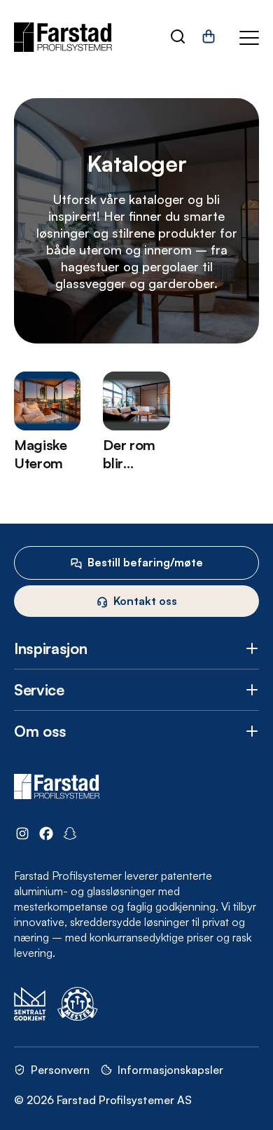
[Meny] (249, 38)
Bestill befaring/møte (145, 562)
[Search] (177, 38)
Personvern (60, 1070)
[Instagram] (22, 835)
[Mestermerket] (77, 1005)
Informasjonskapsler (170, 1070)
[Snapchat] (70, 835)
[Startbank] (141, 1005)
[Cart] (208, 41)
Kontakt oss (145, 601)
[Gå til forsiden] (63, 37)
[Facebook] (46, 835)
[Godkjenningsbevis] (30, 1005)
